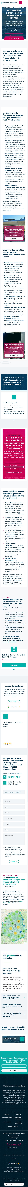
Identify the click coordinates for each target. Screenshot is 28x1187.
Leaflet (25, 943)
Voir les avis (13, 702)
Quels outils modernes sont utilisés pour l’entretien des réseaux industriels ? (11, 997)
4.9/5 (15, 707)
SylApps (17, 1180)
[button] (20, 2)
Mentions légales (7, 1179)
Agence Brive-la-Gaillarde (14, 1170)
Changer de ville (9, 887)
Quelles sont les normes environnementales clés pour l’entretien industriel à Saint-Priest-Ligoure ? (11, 971)
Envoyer (13, 861)
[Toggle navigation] (25, 2)
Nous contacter (13, 235)
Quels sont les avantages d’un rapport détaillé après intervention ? (12, 1014)
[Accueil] (9, 2)
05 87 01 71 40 (15, 38)
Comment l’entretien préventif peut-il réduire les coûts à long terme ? (12, 1006)
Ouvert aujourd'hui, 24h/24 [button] (13, 472)
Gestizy (11, 1180)
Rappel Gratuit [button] (13, 35)
